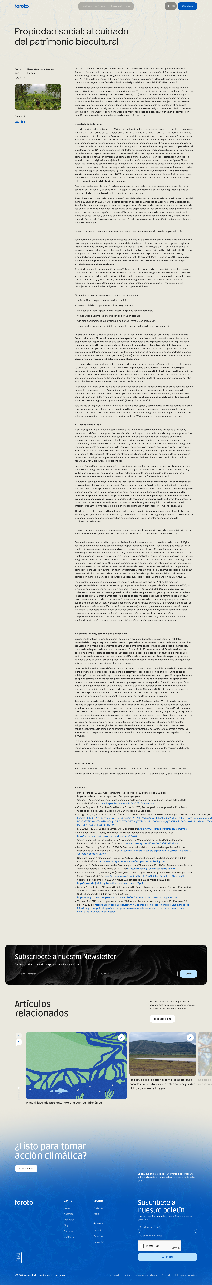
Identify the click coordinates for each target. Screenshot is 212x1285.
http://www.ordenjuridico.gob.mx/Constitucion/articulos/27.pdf (110, 883)
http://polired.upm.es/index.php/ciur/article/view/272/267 (107, 836)
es (167, 6)
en (173, 6)
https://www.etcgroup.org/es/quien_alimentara (163, 828)
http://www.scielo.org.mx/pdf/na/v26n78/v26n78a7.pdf (149, 843)
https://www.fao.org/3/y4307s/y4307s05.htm (151, 868)
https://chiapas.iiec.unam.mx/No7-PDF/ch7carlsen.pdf (125, 803)
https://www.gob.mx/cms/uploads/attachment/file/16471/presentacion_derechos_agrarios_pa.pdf (129, 897)
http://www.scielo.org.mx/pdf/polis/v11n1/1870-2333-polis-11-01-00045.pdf (144, 875)
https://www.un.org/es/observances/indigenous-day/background (131, 861)
